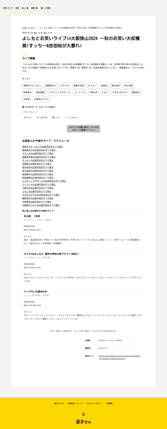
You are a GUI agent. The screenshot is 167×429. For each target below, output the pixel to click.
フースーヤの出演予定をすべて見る (39, 185)
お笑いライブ (8, 8)
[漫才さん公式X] (83, 414)
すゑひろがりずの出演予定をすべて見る (41, 195)
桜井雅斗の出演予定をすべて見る (37, 174)
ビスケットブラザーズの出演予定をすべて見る (44, 181)
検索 (17, 8)
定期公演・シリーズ (75, 403)
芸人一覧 (25, 8)
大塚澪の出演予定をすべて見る (36, 202)
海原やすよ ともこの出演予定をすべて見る (42, 147)
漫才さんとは (59, 403)
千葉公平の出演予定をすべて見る (37, 188)
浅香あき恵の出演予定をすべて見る (39, 157)
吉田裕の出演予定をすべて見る (36, 164)
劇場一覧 (34, 8)
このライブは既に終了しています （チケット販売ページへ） (83, 128)
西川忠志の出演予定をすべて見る (37, 167)
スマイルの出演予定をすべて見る (37, 153)
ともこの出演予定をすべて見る (36, 191)
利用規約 (109, 403)
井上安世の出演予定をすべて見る (37, 171)
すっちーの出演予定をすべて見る (37, 160)
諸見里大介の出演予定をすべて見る (39, 150)
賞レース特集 (45, 8)
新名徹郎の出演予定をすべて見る (37, 178)
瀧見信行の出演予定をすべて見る (37, 198)
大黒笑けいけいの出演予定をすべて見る (41, 205)
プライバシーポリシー (94, 403)
